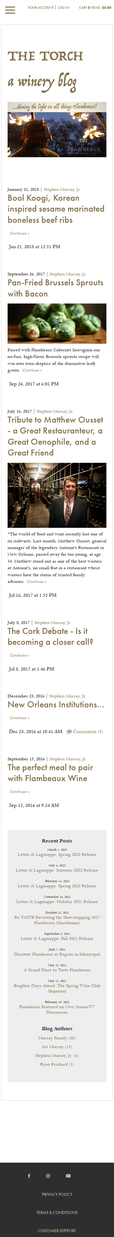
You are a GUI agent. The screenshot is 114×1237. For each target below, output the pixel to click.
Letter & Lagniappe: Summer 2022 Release (57, 870)
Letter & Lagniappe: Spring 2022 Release (57, 886)
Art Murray (57, 1047)
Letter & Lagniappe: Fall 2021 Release (57, 938)
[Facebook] (36, 1176)
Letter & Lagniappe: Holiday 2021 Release (57, 901)
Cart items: (95, 7)
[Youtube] (76, 1176)
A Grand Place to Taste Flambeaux (57, 970)
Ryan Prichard (57, 1064)
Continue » (19, 233)
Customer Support (57, 1230)
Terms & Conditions (57, 1212)
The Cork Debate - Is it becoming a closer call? (50, 636)
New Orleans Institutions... (56, 704)
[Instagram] (55, 1176)
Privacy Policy (57, 1194)
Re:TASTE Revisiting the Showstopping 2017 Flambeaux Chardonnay (57, 920)
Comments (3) (87, 732)
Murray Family (57, 1038)
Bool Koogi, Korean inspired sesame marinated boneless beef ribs (56, 208)
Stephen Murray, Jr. (62, 189)
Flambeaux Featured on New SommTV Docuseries (57, 1009)
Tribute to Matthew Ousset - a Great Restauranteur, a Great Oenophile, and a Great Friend (55, 436)
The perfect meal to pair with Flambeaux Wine (50, 773)
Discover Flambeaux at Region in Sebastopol (57, 954)
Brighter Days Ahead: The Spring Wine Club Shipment (57, 988)
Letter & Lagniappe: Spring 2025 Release (57, 854)
